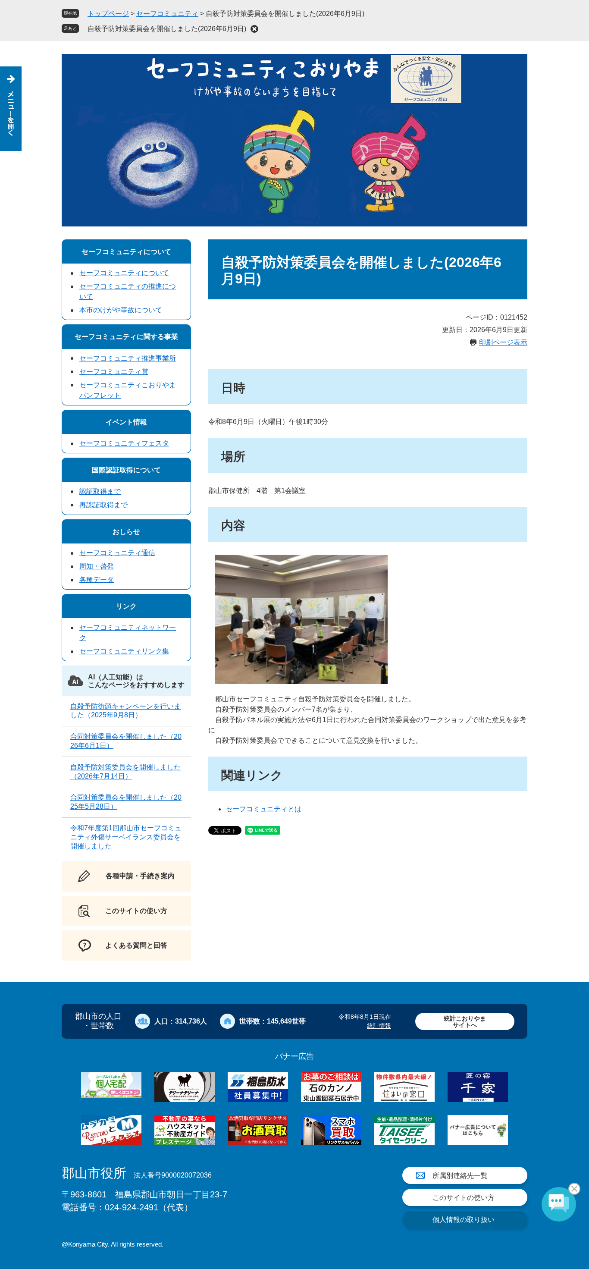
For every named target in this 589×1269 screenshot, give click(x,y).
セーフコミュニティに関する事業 (126, 336)
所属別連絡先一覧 (460, 1175)
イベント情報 (126, 422)
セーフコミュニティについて (126, 251)
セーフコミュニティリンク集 (124, 651)
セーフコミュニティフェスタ (124, 443)
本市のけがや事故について (120, 310)
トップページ (108, 13)
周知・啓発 (96, 566)
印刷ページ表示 (503, 342)
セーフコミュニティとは (263, 809)
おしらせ (126, 531)
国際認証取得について (126, 470)
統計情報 (379, 1025)
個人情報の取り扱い (463, 1219)
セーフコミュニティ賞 (113, 371)
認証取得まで (100, 491)
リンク (126, 606)
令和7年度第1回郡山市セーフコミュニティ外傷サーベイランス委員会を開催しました (126, 837)
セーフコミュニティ (167, 13)
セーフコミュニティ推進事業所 (127, 358)
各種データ (96, 579)
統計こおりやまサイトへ (465, 1021)
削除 (254, 29)
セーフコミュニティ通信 (117, 552)
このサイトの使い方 (463, 1197)
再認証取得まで (103, 505)
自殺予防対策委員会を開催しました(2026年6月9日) (167, 28)
